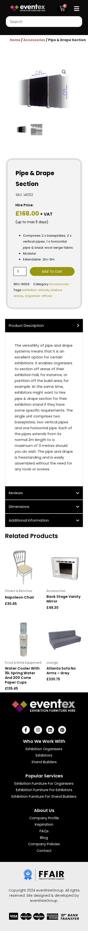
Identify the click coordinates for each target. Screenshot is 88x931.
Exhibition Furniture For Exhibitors (44, 789)
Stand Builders (44, 762)
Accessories (34, 40)
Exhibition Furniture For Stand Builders (44, 796)
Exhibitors (44, 755)
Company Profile (44, 818)
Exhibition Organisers (44, 749)
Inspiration (44, 824)
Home (15, 40)
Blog (44, 837)
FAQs (44, 831)
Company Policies (44, 844)
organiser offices (38, 296)
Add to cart (52, 271)
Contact (44, 850)
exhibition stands (35, 290)
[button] (64, 72)
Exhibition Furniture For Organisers (44, 783)
